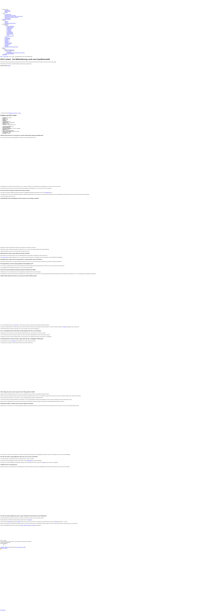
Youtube (25, 525)
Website (22, 525)
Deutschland (13, 340)
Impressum (2, 547)
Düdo (44, 462)
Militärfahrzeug (30, 460)
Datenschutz (7, 547)
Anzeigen (9, 65)
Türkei (29, 519)
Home (1, 56)
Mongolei (9, 521)
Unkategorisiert (6, 56)
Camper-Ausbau (5, 257)
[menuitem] (106, 8)
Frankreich (64, 326)
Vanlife (24, 547)
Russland (18, 521)
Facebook (28, 525)
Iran (31, 519)
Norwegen (16, 324)
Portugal (55, 521)
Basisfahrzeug (47, 192)
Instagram (34, 525)
